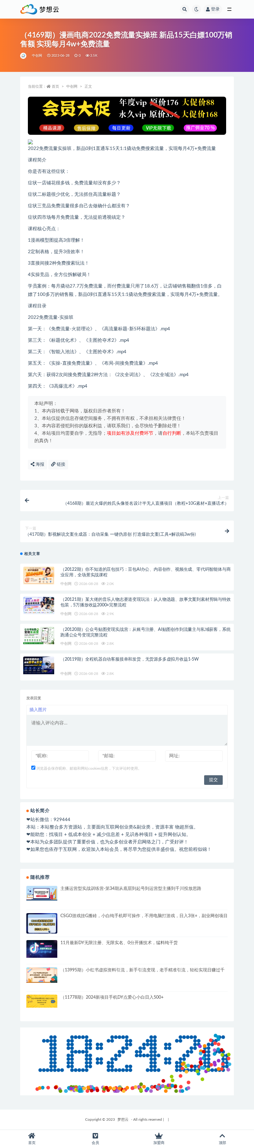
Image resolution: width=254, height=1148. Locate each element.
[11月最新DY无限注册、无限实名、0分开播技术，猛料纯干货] (41, 948)
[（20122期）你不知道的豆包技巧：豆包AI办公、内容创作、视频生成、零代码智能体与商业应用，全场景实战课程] (38, 575)
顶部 (222, 1143)
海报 (39, 464)
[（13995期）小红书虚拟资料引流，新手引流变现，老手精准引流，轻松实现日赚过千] (41, 975)
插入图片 (38, 710)
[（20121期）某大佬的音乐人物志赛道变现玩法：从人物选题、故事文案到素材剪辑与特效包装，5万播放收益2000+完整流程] (38, 605)
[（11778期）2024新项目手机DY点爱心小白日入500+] (41, 1001)
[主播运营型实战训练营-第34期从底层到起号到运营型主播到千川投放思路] (41, 893)
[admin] (23, 56)
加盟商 (158, 1143)
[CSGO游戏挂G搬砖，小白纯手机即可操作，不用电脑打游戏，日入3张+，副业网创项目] (41, 924)
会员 (95, 1143)
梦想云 (123, 1119)
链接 (60, 464)
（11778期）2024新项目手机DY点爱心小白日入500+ (112, 997)
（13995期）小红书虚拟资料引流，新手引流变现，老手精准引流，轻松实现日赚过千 (142, 970)
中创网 (37, 55)
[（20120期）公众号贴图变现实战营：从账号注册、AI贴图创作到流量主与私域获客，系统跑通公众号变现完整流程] (38, 635)
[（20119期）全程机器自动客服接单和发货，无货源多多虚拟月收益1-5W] (38, 665)
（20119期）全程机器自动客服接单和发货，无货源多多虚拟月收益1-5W (129, 659)
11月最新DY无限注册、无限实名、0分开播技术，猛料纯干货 (119, 943)
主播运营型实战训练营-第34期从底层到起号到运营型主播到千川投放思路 (130, 888)
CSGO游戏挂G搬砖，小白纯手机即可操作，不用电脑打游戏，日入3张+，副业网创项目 (144, 916)
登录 (215, 9)
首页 (55, 86)
